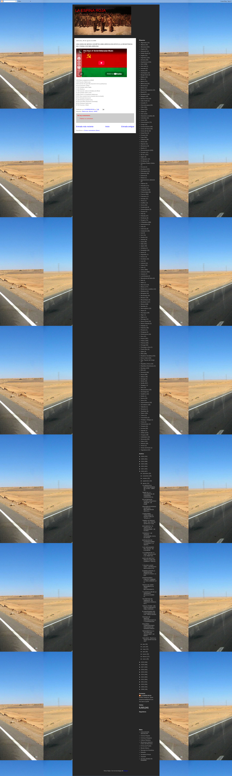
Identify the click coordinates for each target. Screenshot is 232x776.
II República (144, 222)
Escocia (143, 167)
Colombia (143, 118)
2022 (142, 466)
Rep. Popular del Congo (148, 360)
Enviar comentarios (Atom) (92, 130)
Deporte (143, 144)
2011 (142, 682)
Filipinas (143, 183)
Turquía (143, 426)
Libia (142, 267)
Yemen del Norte (145, 447)
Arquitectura (144, 62)
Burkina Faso (144, 98)
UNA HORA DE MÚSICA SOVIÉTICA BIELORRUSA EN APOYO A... (149, 509)
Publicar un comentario (86, 118)
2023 (142, 464)
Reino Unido (144, 358)
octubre (145, 478)
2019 (142, 662)
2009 (142, 687)
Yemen (143, 445)
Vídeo (142, 441)
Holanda (143, 215)
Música (91, 111)
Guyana (143, 211)
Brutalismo (144, 94)
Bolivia (142, 88)
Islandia (143, 239)
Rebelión (143, 752)
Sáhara (143, 376)
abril (144, 651)
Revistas (143, 368)
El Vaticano (144, 161)
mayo (144, 649)
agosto (145, 483)
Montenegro (144, 295)
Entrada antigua (127, 127)
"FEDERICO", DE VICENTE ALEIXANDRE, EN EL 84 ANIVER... (149, 535)
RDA (142, 353)
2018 (142, 664)
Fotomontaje (144, 192)
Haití (142, 213)
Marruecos (144, 284)
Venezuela (144, 439)
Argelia (143, 55)
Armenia (143, 60)
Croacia (143, 135)
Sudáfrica (143, 394)
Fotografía (144, 190)
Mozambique (144, 299)
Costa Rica (144, 133)
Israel (142, 241)
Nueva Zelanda (145, 323)
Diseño (143, 148)
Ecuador (143, 152)
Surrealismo (144, 404)
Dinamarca (144, 146)
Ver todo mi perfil (144, 701)
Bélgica (143, 77)
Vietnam (143, 443)
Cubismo (143, 139)
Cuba (142, 137)
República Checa (146, 363)
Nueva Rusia (144, 321)
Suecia (143, 398)
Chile (142, 107)
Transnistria (144, 417)
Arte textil (143, 66)
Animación (144, 51)
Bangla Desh (144, 75)
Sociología (144, 391)
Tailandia (143, 407)
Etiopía (143, 177)
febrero (145, 656)
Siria (142, 387)
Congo (143, 124)
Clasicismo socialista (147, 116)
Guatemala (144, 207)
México (143, 287)
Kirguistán (143, 254)
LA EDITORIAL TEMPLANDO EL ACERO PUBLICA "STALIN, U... (148, 516)
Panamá (143, 330)
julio (144, 644)
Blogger (126, 770)
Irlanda (143, 237)
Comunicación (145, 122)
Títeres (143, 415)
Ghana (143, 200)
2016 (142, 669)
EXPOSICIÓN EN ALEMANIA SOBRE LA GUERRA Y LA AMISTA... (148, 542)
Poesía (143, 338)
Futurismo (144, 196)
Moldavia (143, 291)
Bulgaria (143, 96)
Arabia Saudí (144, 53)
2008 (142, 689)
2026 (142, 456)
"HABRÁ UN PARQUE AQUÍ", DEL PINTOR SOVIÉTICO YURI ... (148, 522)
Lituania (143, 274)
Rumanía (143, 372)
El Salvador (144, 159)
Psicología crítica (145, 347)
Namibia (143, 306)
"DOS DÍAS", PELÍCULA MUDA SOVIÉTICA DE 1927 (149, 639)
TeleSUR (143, 756)
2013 (142, 677)
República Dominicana (147, 366)
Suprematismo (145, 402)
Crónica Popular (145, 735)
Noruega (143, 319)
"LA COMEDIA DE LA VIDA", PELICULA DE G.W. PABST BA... (149, 554)
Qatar (142, 351)
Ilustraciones (144, 224)
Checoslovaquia (145, 105)
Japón (142, 246)
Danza (142, 141)
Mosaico (143, 297)
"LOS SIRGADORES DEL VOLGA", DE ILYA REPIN (148, 548)
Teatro (142, 413)
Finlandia (143, 188)
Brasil (142, 92)
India (142, 226)
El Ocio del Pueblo (146, 746)
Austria (143, 70)
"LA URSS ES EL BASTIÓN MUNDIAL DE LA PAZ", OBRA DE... (148, 488)
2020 (142, 471)
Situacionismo (145, 389)
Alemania (143, 47)
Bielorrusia (85, 111)
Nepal (142, 310)
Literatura (143, 272)
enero (144, 659)
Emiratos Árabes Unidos (148, 163)
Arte (142, 64)
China (142, 109)
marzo (145, 654)
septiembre (146, 481)
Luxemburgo (144, 276)
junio (144, 646)
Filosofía (143, 185)
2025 (142, 459)
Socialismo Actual (146, 754)
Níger (142, 315)
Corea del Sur (145, 131)
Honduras (143, 218)
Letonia (143, 263)
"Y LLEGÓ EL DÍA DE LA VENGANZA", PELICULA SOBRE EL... (149, 594)
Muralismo (144, 302)
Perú (142, 336)
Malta (142, 282)
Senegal (143, 379)
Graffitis (143, 203)
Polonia (143, 343)
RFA (142, 370)
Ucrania (143, 428)
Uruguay (143, 435)
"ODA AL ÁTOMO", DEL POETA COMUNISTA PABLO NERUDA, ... (149, 607)
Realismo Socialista (146, 356)
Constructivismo (145, 126)
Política (143, 340)
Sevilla (142, 383)
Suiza (142, 400)
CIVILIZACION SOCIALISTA (145, 732)
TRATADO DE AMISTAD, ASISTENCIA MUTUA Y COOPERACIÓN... (149, 619)
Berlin (142, 81)
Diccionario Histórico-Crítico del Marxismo (147, 742)
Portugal (143, 345)
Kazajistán (144, 250)
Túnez (142, 422)
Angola (143, 49)
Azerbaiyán (144, 72)
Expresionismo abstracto (148, 180)
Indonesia (143, 228)
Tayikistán (143, 411)
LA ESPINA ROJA (90, 10)
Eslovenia (143, 173)
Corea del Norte (145, 128)
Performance (144, 334)
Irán (142, 235)
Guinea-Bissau (145, 209)
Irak (142, 233)
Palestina (143, 327)
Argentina (143, 57)
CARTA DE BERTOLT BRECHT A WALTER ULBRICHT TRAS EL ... (149, 560)
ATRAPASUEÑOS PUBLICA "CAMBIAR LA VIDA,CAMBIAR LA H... (149, 580)
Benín (142, 79)
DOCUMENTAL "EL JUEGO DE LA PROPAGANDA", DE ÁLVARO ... (148, 528)
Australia (143, 68)
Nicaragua (144, 312)
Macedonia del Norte (147, 278)
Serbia (142, 381)
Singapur (143, 385)
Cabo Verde (144, 100)
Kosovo (143, 256)
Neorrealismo (144, 308)
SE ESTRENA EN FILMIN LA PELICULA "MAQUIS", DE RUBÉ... (149, 502)
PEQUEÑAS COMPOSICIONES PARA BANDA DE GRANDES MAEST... (148, 626)
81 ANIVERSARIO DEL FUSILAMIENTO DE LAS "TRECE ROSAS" (149, 613)
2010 (142, 684)
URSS (95, 111)
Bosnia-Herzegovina (146, 90)
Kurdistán (143, 259)
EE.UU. (143, 154)
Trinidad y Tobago (146, 419)
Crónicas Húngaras (146, 738)
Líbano (143, 265)
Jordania (143, 248)
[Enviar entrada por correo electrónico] (103, 109)
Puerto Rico (144, 349)
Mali (142, 280)
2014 (142, 674)
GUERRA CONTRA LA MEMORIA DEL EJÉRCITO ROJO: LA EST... (149, 573)
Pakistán (143, 325)
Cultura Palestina (146, 740)
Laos (142, 261)
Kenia (142, 252)
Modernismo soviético (147, 289)
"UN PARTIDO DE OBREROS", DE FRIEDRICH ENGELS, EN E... (149, 601)
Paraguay (143, 332)
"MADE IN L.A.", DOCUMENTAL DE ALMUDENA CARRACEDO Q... (148, 495)
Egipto (142, 156)
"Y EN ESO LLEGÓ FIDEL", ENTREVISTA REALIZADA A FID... (149, 567)
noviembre (146, 476)
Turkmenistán (145, 424)
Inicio (107, 127)
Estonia (143, 175)
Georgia (143, 198)
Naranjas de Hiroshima (147, 750)
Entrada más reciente (84, 127)
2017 (142, 667)
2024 (142, 461)
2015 (142, 672)
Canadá (143, 103)
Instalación (144, 231)
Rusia (142, 374)
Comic (142, 120)
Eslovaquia (144, 171)
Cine (142, 113)
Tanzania (143, 409)
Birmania (143, 85)
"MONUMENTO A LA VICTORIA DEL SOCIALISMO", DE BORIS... (148, 633)
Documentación (145, 150)
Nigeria (143, 317)
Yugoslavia (144, 450)
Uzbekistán (144, 437)
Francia (143, 194)
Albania (143, 44)
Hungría (143, 220)
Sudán (142, 396)
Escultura (143, 169)
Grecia (143, 205)
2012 (142, 679)
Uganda (143, 430)
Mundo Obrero (145, 748)
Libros (142, 269)
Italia (142, 243)
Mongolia (143, 293)
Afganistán (144, 42)
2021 (142, 469)
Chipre (143, 111)
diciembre (146, 473)
